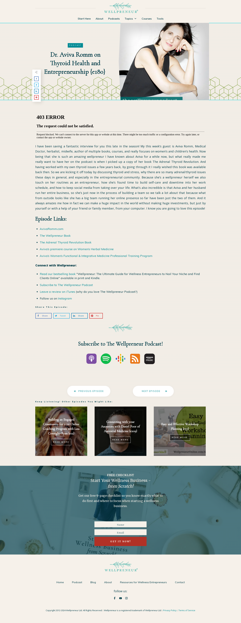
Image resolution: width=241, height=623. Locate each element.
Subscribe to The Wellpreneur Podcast (66, 285)
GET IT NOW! (120, 541)
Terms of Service (187, 610)
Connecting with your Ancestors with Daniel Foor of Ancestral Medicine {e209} (120, 426)
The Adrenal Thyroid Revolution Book (65, 242)
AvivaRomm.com (51, 229)
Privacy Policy (170, 610)
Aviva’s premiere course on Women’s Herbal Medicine (77, 249)
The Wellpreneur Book (55, 235)
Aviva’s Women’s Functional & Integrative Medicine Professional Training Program (96, 256)
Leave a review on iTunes (57, 292)
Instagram (65, 298)
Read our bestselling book (58, 274)
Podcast (75, 45)
